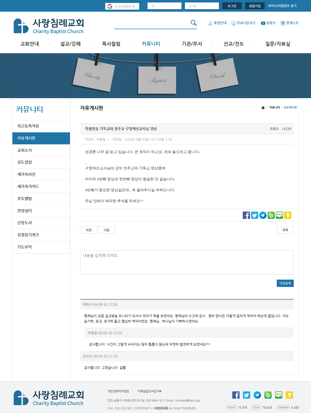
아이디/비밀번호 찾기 (282, 6)
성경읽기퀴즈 (28, 234)
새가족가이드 (28, 186)
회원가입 (255, 6)
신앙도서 (24, 222)
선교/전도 (234, 44)
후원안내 (220, 23)
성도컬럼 (24, 162)
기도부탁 (24, 247)
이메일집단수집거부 (150, 391)
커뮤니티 (151, 44)
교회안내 (29, 44)
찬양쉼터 (24, 210)
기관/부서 (192, 44)
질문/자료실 (277, 44)
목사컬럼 (111, 44)
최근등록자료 (28, 126)
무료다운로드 (246, 23)
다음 (107, 230)
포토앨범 (24, 198)
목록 (285, 230)
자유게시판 (26, 138)
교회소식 (24, 150)
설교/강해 (70, 44)
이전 (89, 230)
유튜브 (271, 23)
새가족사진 (26, 174)
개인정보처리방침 (118, 391)
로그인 (232, 6)
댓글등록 (285, 283)
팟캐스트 (292, 23)
